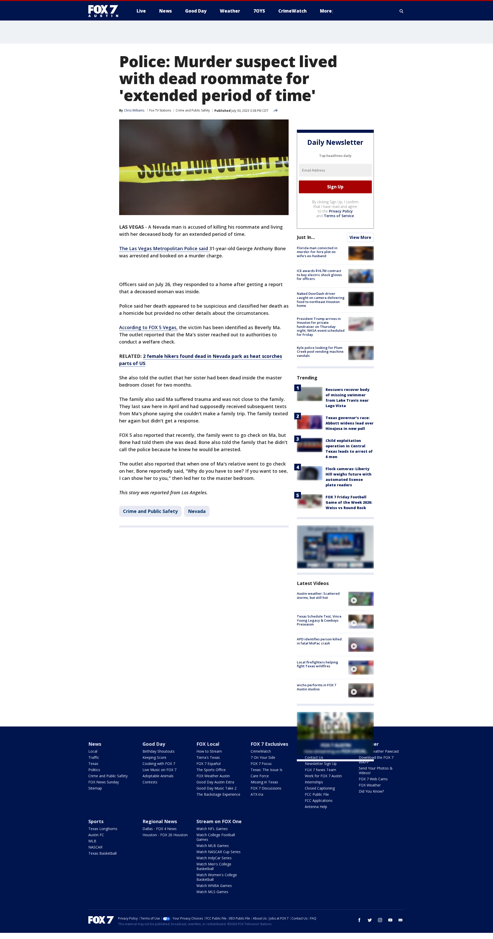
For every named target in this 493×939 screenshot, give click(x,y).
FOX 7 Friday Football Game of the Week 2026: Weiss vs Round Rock (349, 502)
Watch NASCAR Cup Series (218, 851)
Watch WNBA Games (214, 885)
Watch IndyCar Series (214, 857)
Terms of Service (339, 215)
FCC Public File (317, 794)
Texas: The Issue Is (266, 769)
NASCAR (95, 847)
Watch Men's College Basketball (213, 866)
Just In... (306, 237)
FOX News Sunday (103, 782)
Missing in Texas (264, 782)
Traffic (93, 757)
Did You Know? (371, 791)
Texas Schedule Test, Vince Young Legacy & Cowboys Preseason (319, 620)
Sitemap (95, 788)
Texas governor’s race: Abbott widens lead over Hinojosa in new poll (350, 423)
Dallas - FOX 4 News (160, 828)
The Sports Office (211, 769)
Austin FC (96, 834)
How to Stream (209, 751)
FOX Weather (370, 785)
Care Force (260, 775)
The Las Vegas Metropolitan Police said (164, 248)
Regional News (160, 821)
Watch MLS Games (212, 891)
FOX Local (207, 744)
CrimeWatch (261, 751)
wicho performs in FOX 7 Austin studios (316, 687)
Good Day (154, 744)
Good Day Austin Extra (215, 782)
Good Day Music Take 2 (216, 788)
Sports (95, 821)
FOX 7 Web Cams (373, 778)
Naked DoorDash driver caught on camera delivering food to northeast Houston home (321, 299)
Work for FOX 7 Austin (323, 775)
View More (360, 237)
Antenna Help (316, 806)
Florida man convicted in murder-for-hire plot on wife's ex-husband (317, 252)
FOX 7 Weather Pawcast (379, 751)
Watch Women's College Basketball (216, 877)
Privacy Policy (341, 211)
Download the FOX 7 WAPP (376, 759)
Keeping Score (154, 757)
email (400, 920)
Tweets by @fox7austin (319, 767)
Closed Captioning (320, 788)
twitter (370, 920)
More (326, 11)
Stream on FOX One (219, 821)
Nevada (197, 511)
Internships (314, 782)
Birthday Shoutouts (159, 751)
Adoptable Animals (158, 775)
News (94, 744)
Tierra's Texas (208, 757)
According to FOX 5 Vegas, (148, 327)
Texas (93, 763)
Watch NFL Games (212, 828)
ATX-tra (257, 794)
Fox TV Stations (160, 110)
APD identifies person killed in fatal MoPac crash (319, 641)
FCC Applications (319, 800)
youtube (390, 920)
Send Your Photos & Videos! (376, 770)
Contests (150, 782)
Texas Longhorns (102, 828)
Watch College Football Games (215, 837)
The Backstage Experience (218, 794)
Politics (94, 769)
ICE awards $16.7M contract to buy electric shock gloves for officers (319, 274)
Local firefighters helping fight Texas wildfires (317, 664)
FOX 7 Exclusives (269, 744)
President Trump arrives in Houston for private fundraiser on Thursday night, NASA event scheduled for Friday (321, 326)
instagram (380, 920)
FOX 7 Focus (261, 763)
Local (92, 751)
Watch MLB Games (212, 845)
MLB (92, 841)
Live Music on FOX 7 (159, 769)
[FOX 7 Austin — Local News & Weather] (105, 11)
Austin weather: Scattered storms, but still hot (318, 595)
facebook (359, 920)
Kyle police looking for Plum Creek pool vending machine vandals (320, 351)
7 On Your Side (263, 757)
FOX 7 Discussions (266, 788)
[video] (361, 599)
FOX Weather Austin (213, 775)
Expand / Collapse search (402, 11)
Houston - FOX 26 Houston (165, 834)
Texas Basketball (102, 853)
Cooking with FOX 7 (159, 763)
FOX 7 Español (208, 763)
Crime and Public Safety (193, 110)
